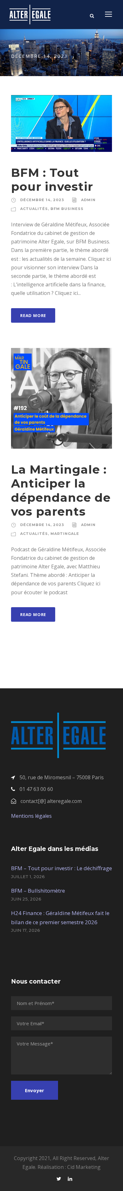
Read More (33, 315)
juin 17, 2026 (25, 930)
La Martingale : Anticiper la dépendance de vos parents (61, 490)
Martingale (64, 533)
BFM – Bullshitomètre (38, 890)
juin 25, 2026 (26, 898)
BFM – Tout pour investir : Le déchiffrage (61, 868)
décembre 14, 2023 (42, 200)
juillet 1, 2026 (28, 876)
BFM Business (67, 208)
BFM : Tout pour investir (52, 179)
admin (88, 200)
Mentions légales (31, 815)
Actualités (34, 208)
